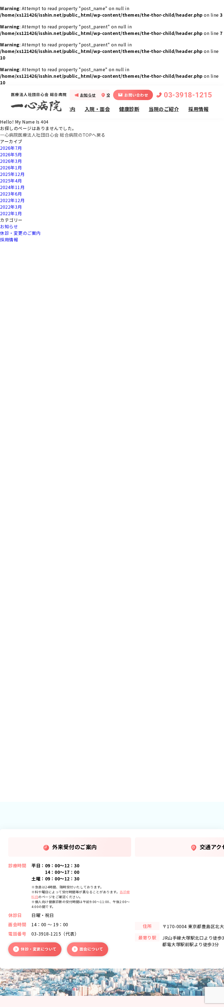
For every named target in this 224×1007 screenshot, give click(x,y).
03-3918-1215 (188, 95)
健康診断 (129, 108)
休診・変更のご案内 (20, 233)
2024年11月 (12, 187)
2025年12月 (12, 174)
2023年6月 (11, 193)
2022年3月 (11, 206)
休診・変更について (39, 949)
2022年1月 (11, 213)
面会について (91, 949)
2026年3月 (11, 161)
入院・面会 (97, 108)
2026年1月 (11, 167)
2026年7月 (11, 148)
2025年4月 (11, 180)
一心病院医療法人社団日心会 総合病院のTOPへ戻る (52, 134)
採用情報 (198, 108)
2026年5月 (11, 154)
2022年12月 (12, 200)
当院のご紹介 (164, 108)
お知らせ (88, 95)
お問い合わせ (136, 95)
